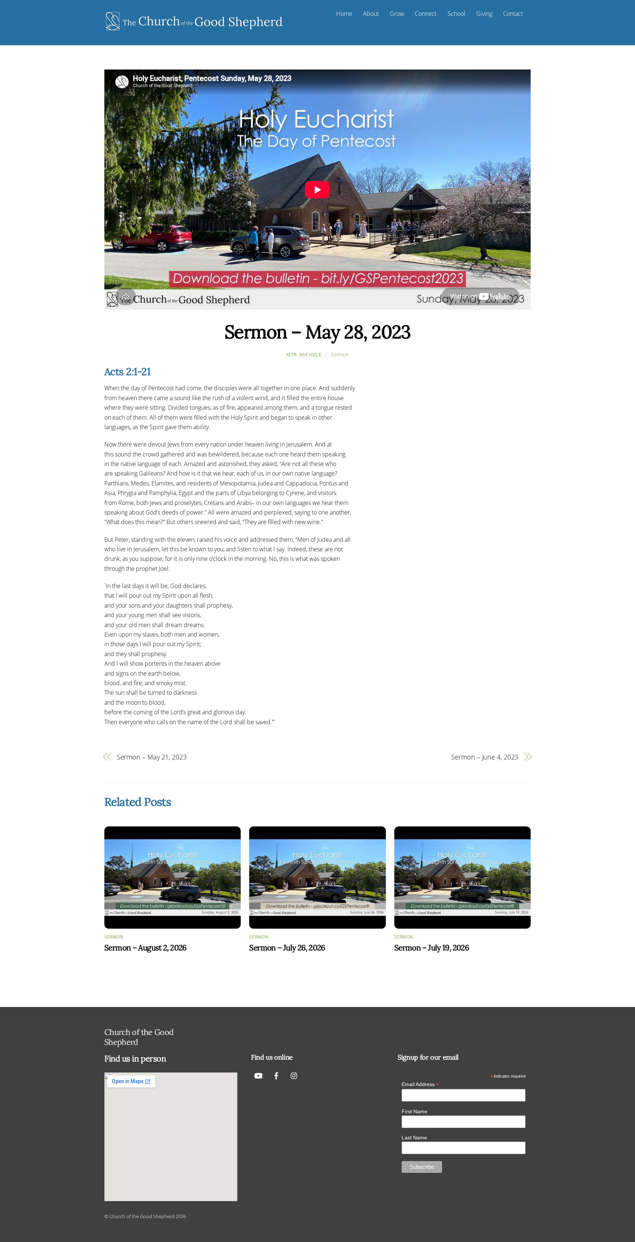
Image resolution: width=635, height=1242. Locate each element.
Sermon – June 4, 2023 (484, 756)
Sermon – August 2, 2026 (145, 948)
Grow (397, 14)
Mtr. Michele (304, 354)
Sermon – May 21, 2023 (152, 756)
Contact (513, 14)
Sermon (340, 354)
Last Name (414, 1137)
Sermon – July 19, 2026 (431, 948)
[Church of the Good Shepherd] (194, 31)
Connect (426, 14)
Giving (484, 14)
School (456, 14)
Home (344, 14)
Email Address (420, 1084)
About (371, 14)
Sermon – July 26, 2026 (287, 948)
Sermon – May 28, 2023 (318, 332)
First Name (414, 1111)
